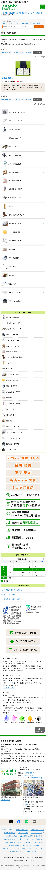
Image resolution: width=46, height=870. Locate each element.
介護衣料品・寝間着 (13, 845)
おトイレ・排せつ (36, 833)
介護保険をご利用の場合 (11, 599)
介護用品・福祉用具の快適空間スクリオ (15, 13)
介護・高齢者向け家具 (26, 836)
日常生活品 (35, 845)
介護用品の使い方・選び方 (12, 590)
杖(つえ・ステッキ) (22, 830)
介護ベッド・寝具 (24, 839)
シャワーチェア (14, 23)
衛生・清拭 (25, 845)
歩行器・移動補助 (7, 829)
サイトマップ (30, 860)
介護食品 (37, 842)
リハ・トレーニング (16, 851)
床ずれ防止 (36, 23)
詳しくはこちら (8, 688)
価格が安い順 (6, 53)
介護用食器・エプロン (25, 842)
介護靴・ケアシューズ (37, 830)
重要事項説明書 (18, 860)
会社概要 (8, 857)
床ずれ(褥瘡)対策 (37, 839)
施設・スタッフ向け (20, 848)
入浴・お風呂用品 (23, 833)
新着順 (28, 53)
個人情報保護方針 (37, 857)
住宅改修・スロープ (10, 839)
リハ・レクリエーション (36, 848)
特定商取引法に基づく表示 (21, 857)
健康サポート (7, 848)
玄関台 (4, 23)
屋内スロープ (26, 23)
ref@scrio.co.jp (36, 778)
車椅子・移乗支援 (9, 833)
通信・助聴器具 (36, 13)
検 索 (38, 26)
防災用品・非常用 (30, 851)
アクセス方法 (5, 800)
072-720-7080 (31, 773)
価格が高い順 (18, 53)
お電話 (25, 804)
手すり (38, 836)
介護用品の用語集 (9, 594)
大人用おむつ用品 (11, 836)
